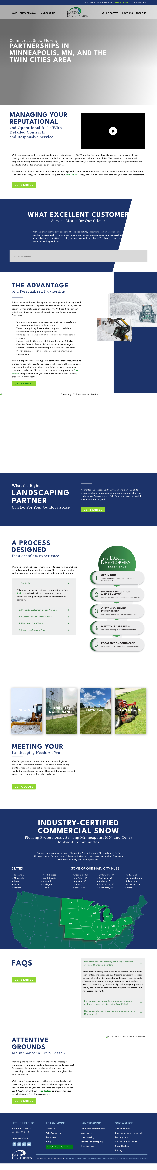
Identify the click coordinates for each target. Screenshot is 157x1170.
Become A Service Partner (98, 3)
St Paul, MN (131, 881)
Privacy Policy (71, 1159)
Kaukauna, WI (106, 878)
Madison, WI (132, 875)
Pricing (118, 1150)
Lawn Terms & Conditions (106, 1159)
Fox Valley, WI (80, 878)
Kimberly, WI (105, 881)
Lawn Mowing (87, 1137)
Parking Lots (121, 1137)
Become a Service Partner (59, 1147)
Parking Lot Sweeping (92, 1142)
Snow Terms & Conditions (86, 1159)
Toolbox (20, 593)
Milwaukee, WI (106, 888)
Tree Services (87, 1146)
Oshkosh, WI (79, 888)
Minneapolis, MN (134, 878)
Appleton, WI (79, 881)
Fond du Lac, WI (106, 885)
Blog (48, 1142)
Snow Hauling (122, 1146)
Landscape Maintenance (93, 1129)
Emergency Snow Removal (128, 1133)
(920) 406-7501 (139, 3)
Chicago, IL (131, 888)
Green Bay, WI (80, 875)
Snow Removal (122, 1129)
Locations (51, 1137)
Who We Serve (53, 1133)
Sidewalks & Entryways (126, 1142)
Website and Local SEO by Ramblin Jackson (132, 1159)
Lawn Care (86, 1133)
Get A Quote (121, 3)
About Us (50, 1129)
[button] (113, 131)
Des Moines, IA (133, 885)
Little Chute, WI (106, 875)
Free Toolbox (72, 175)
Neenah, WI (79, 885)
